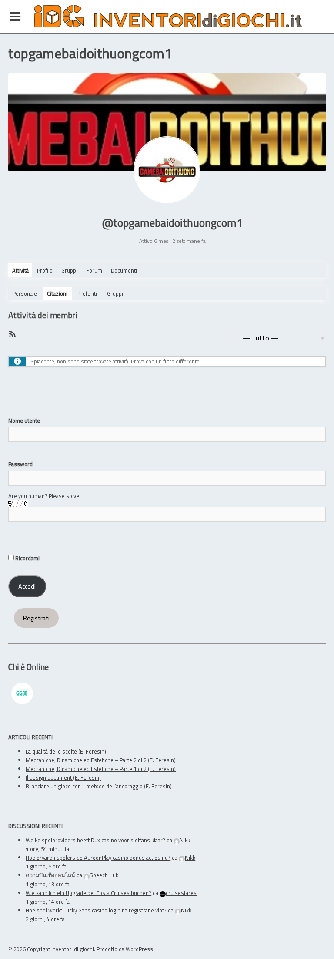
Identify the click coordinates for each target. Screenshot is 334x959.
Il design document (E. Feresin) (63, 777)
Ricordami (27, 558)
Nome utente (24, 420)
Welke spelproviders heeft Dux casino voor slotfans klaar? (95, 840)
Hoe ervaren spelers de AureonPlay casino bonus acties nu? (98, 857)
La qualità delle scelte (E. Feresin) (66, 751)
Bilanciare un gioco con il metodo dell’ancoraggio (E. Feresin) (99, 786)
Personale (25, 293)
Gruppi (69, 270)
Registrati (36, 618)
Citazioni (57, 293)
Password (20, 464)
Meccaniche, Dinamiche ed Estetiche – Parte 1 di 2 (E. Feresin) (101, 768)
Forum (94, 270)
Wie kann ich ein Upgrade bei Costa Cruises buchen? (88, 892)
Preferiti (87, 293)
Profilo (45, 270)
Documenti (124, 270)
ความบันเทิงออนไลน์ (50, 875)
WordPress (139, 949)
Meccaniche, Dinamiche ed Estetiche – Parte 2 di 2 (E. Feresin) (101, 760)
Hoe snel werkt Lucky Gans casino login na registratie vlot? (96, 910)
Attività (20, 270)
